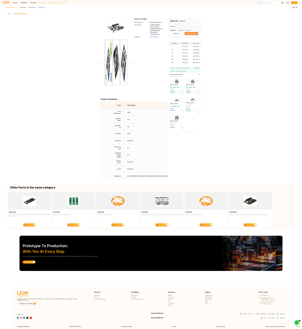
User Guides (208, 299)
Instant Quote (42, 2)
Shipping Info (208, 297)
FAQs (206, 303)
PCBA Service (32, 7)
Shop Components (53, 2)
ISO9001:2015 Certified (75, 326)
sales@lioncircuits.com (23, 300)
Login (287, 2)
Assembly (96, 297)
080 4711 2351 (265, 295)
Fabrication (97, 295)
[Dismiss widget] (299, 320)
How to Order (208, 295)
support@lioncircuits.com (268, 299)
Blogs (206, 301)
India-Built (23, 7)
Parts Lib (174, 326)
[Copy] (147, 19)
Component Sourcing (99, 299)
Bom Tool (62, 2)
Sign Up (294, 2)
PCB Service (41, 7)
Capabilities (24, 2)
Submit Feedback (220, 326)
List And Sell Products (126, 326)
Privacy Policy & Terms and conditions (275, 326)
